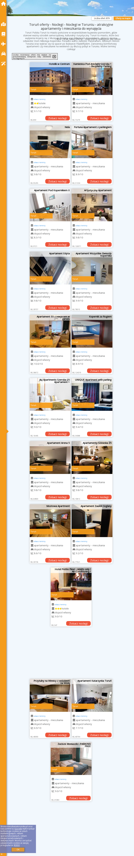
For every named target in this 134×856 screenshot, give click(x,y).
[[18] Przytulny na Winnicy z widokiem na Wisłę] (50, 695)
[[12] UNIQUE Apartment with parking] (92, 394)
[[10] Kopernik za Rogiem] (92, 331)
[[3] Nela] (50, 141)
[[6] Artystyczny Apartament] (92, 204)
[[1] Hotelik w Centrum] (50, 78)
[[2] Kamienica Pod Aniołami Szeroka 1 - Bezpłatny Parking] (92, 78)
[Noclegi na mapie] (4, 24)
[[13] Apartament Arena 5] (50, 457)
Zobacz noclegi (57, 118)
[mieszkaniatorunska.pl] (4, 4)
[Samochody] (4, 54)
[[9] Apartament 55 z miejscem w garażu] (50, 331)
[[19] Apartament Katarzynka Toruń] (92, 695)
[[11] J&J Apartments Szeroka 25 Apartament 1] (50, 394)
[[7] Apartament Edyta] (50, 268)
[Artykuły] (4, 34)
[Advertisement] (71, 654)
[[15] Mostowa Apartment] (50, 520)
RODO (17, 845)
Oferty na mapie (123, 18)
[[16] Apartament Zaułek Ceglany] (92, 520)
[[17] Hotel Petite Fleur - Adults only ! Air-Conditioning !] (71, 583)
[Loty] (4, 44)
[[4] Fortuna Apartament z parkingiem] (92, 141)
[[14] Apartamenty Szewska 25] (92, 457)
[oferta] (32, 103)
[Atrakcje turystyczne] (4, 64)
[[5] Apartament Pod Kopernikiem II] (50, 204)
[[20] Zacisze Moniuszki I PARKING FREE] (71, 758)
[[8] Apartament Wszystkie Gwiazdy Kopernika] (92, 268)
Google (18, 828)
